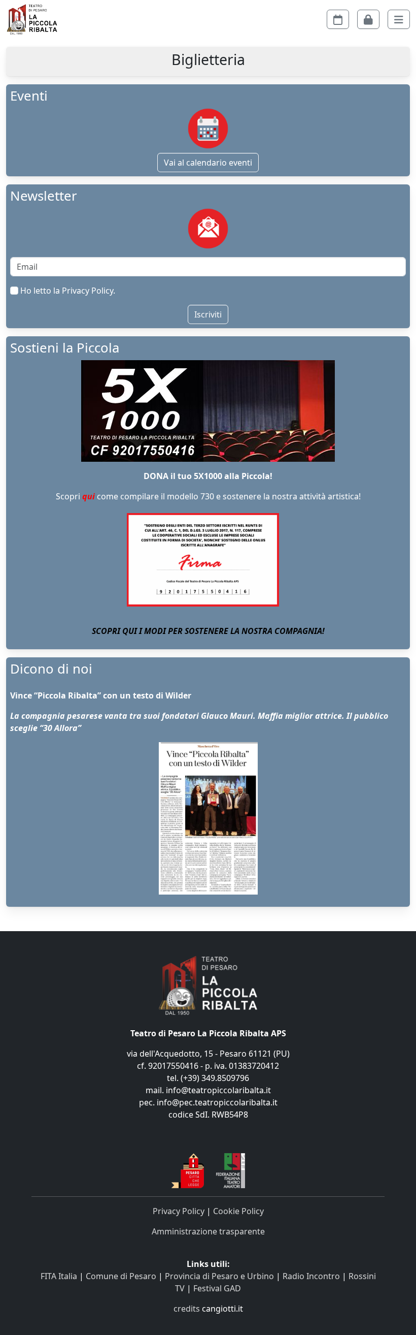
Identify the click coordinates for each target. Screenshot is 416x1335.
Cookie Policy (238, 1211)
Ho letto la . (66, 290)
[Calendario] (338, 19)
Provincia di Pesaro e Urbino (219, 1276)
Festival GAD (217, 1288)
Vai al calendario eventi (208, 162)
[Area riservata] (368, 19)
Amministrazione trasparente (208, 1231)
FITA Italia (59, 1276)
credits (187, 1308)
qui (88, 496)
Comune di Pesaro (121, 1276)
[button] (399, 19)
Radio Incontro (311, 1276)
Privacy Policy (87, 290)
